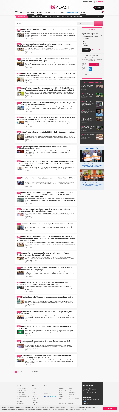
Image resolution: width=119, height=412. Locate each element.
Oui (84, 41)
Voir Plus (36, 371)
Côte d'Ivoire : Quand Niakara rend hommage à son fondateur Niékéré (51, 16)
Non (84, 43)
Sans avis (85, 45)
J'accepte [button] (110, 408)
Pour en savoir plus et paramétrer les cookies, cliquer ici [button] (70, 409)
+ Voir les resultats (96, 49)
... (29, 372)
